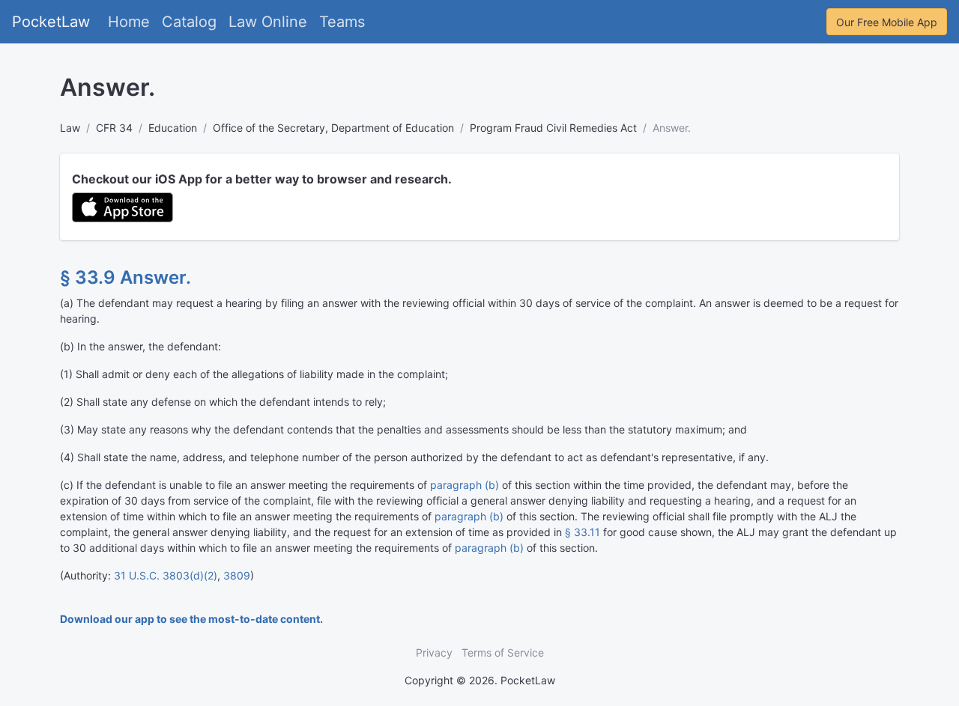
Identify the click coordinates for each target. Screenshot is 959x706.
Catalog (189, 22)
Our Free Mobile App (886, 22)
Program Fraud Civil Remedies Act (553, 127)
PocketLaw (51, 22)
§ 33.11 (582, 532)
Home (129, 22)
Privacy (434, 652)
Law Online (268, 22)
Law (70, 127)
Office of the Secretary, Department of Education (333, 127)
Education (172, 127)
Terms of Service (503, 652)
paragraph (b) (464, 484)
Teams (342, 22)
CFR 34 (114, 127)
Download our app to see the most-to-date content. (191, 618)
